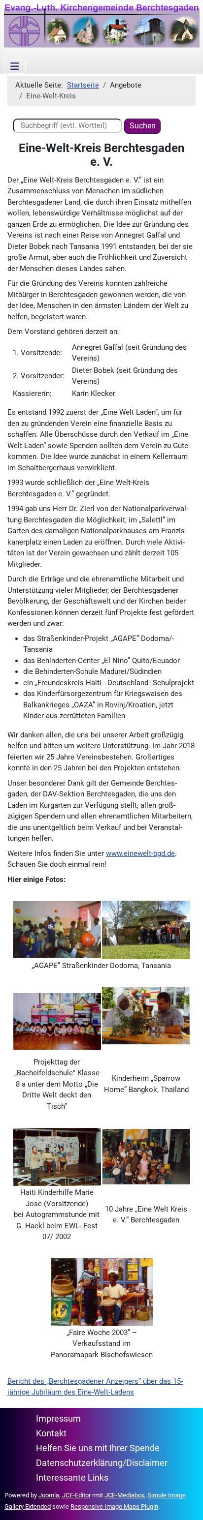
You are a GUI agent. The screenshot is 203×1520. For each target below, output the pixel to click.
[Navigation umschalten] (15, 66)
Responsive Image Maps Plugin (114, 1506)
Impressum (58, 1419)
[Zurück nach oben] (186, 1503)
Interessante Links (72, 1478)
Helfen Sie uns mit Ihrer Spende (98, 1448)
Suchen (143, 125)
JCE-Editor (76, 1495)
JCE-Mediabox (124, 1495)
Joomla (48, 1495)
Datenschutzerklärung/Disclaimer (102, 1463)
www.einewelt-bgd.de (140, 853)
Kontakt (51, 1433)
